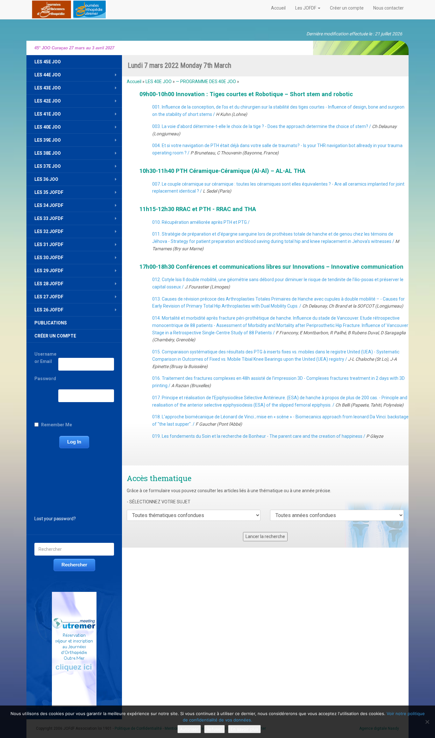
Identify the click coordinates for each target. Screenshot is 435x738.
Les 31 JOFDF (48, 244)
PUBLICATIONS (50, 322)
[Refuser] (427, 722)
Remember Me (56, 424)
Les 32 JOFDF (48, 231)
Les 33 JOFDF (48, 218)
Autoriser (189, 729)
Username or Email (45, 357)
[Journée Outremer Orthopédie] (69, 8)
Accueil (278, 8)
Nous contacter (388, 8)
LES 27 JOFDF (48, 296)
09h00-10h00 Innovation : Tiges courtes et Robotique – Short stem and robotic (246, 94)
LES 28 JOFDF (48, 283)
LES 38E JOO (47, 153)
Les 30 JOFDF (48, 257)
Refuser (214, 729)
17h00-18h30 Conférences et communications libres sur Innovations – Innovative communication (271, 266)
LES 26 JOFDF (48, 309)
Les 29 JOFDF (48, 270)
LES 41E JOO (47, 114)
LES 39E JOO (47, 140)
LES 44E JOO (47, 74)
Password (45, 378)
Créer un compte (347, 8)
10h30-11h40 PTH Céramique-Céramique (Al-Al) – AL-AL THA (222, 170)
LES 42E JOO (47, 100)
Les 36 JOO (46, 179)
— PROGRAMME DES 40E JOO (206, 81)
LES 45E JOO (47, 61)
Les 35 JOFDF (48, 192)
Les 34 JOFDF (48, 205)
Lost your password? (55, 518)
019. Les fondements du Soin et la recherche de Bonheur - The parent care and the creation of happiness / (267, 436)
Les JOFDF (306, 8)
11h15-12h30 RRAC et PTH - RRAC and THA (197, 209)
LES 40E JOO (47, 127)
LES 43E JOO (47, 87)
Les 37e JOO (47, 166)
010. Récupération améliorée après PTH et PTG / (201, 222)
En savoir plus (244, 729)
